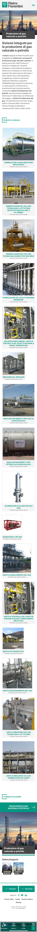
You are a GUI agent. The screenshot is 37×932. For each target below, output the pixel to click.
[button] (27, 889)
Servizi (33, 928)
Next (33, 807)
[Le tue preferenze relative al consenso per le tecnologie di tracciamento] (33, 928)
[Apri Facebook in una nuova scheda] (18, 895)
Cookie (17, 899)
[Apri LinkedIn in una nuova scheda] (26, 895)
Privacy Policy (9, 899)
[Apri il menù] (33, 5)
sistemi (23, 928)
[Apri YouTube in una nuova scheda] (22, 895)
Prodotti (13, 928)
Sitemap (18, 902)
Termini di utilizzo (27, 899)
